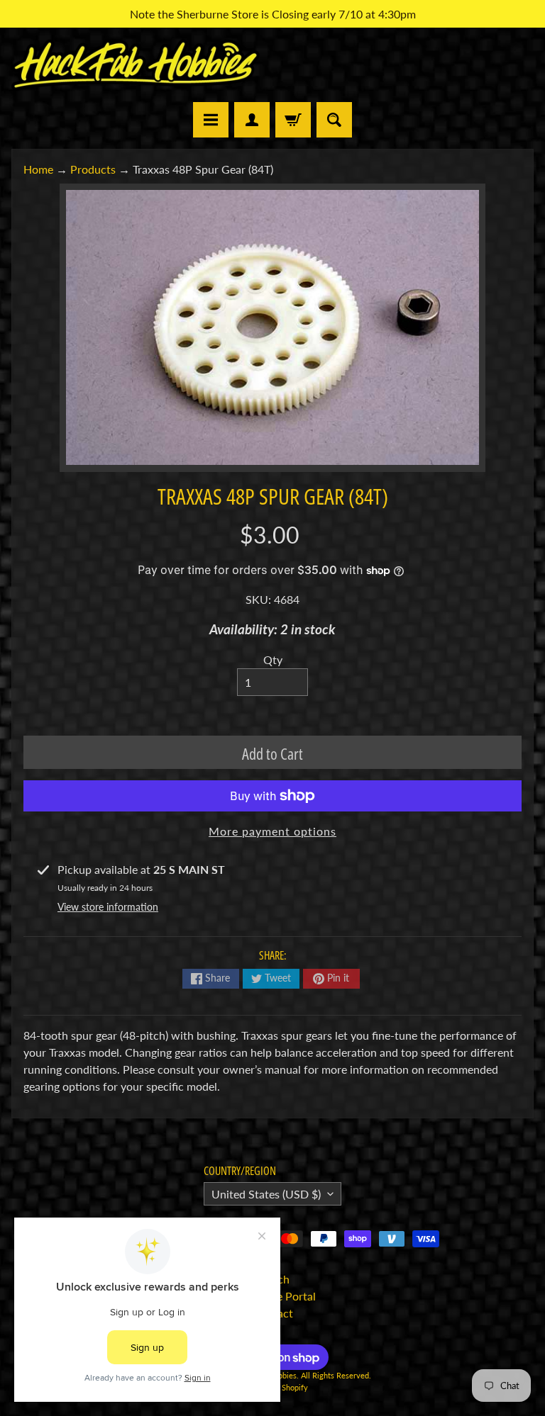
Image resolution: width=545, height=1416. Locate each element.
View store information (107, 907)
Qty (272, 659)
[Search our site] (334, 119)
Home (38, 169)
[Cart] (293, 119)
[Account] (252, 119)
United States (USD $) (266, 1194)
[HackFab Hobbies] (135, 65)
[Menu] (211, 119)
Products (93, 169)
